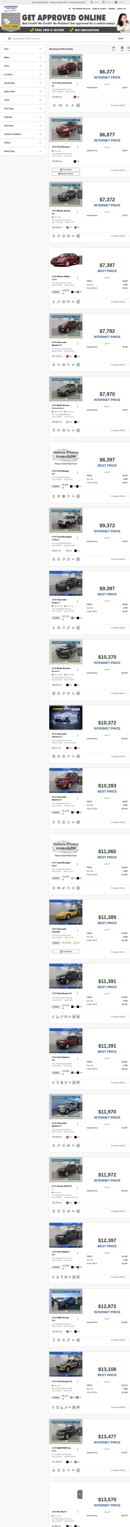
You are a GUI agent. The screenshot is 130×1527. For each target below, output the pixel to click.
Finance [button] (111, 9)
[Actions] (77, 84)
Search (121, 38)
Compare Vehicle (118, 105)
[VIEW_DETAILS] (65, 454)
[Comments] (78, 105)
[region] (107, 88)
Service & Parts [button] (99, 9)
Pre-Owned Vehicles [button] (81, 9)
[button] (79, 66)
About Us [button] (121, 9)
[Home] (69, 9)
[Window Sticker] (78, 1016)
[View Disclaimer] (73, 105)
